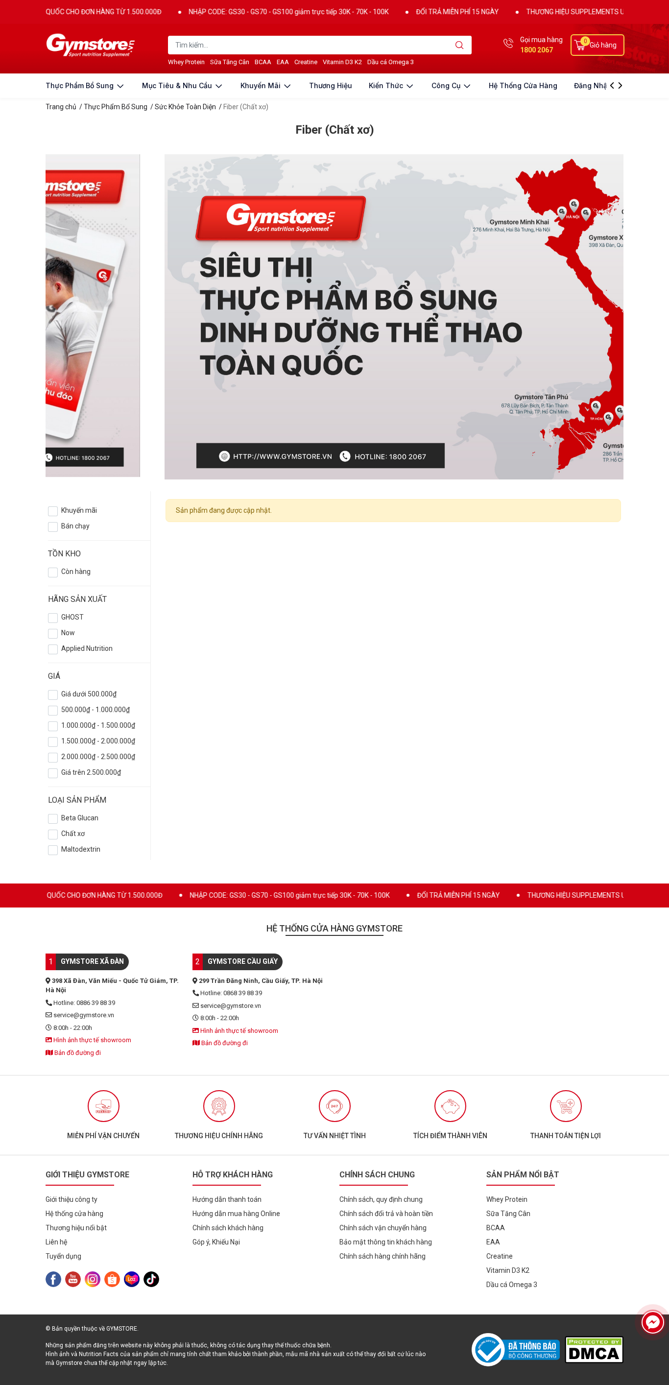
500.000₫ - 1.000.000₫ (95, 710)
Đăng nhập (593, 85)
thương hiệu (330, 85)
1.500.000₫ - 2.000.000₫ (98, 741)
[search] (460, 45)
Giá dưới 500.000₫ (89, 694)
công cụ (446, 85)
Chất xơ (73, 833)
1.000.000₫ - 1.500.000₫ (98, 725)
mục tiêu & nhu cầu (178, 85)
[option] (103, 1115)
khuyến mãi (261, 85)
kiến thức (387, 85)
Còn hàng (76, 571)
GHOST (72, 617)
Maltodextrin (80, 849)
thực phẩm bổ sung (81, 85)
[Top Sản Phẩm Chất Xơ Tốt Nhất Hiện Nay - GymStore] (334, 316)
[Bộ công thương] (518, 1349)
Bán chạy (75, 526)
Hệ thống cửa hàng (523, 85)
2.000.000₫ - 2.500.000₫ (98, 757)
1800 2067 (536, 50)
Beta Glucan (79, 818)
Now (68, 633)
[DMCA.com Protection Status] (594, 1349)
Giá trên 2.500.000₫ (91, 772)
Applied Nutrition (87, 648)
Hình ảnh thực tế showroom (91, 1040)
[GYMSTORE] (92, 45)
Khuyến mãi (79, 510)
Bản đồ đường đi (77, 1052)
